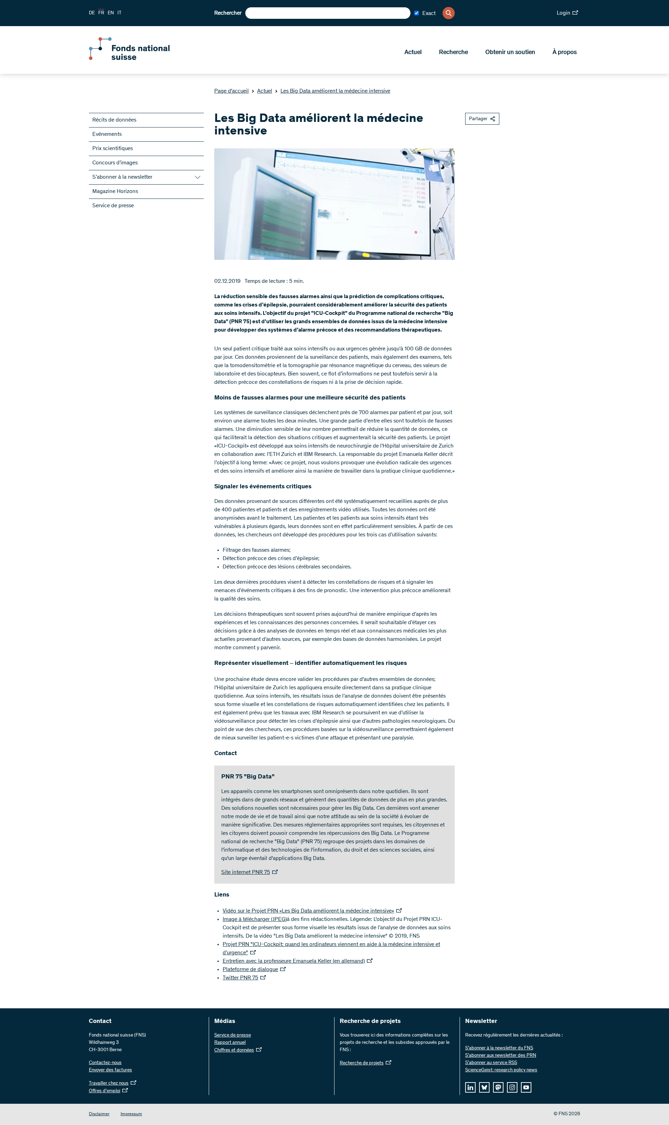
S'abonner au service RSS (491, 1063)
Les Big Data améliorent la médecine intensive (335, 91)
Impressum (131, 1114)
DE (92, 13)
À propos (565, 52)
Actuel (413, 52)
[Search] (449, 13)
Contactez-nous (105, 1063)
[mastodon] (498, 1087)
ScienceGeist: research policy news (501, 1070)
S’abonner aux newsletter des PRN (500, 1055)
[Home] (139, 58)
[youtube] (526, 1087)
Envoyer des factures (110, 1070)
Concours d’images (115, 163)
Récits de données (114, 120)
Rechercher (227, 13)
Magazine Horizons (115, 191)
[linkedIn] (470, 1087)
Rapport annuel (230, 1042)
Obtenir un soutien (510, 52)
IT (119, 13)
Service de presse (113, 206)
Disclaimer (99, 1114)
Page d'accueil (231, 91)
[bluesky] (484, 1087)
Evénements (107, 134)
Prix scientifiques (112, 149)
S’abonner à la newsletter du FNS (499, 1048)
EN (111, 13)
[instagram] (512, 1087)
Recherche (453, 52)
